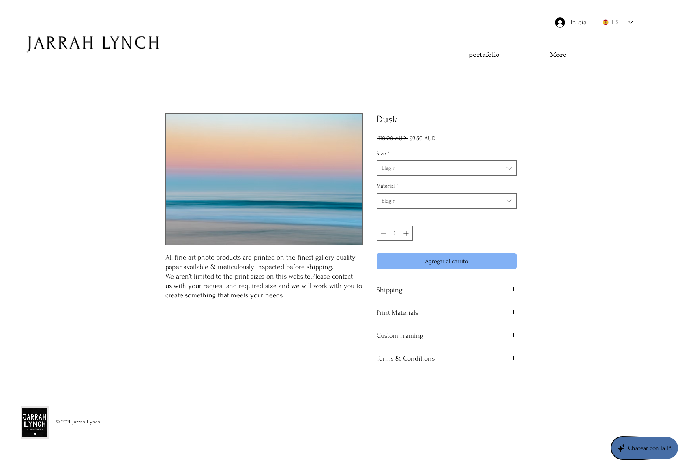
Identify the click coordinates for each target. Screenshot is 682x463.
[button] (620, 70)
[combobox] (447, 168)
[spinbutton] (395, 233)
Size (383, 153)
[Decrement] (383, 233)
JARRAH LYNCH (94, 43)
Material (387, 186)
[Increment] (407, 233)
